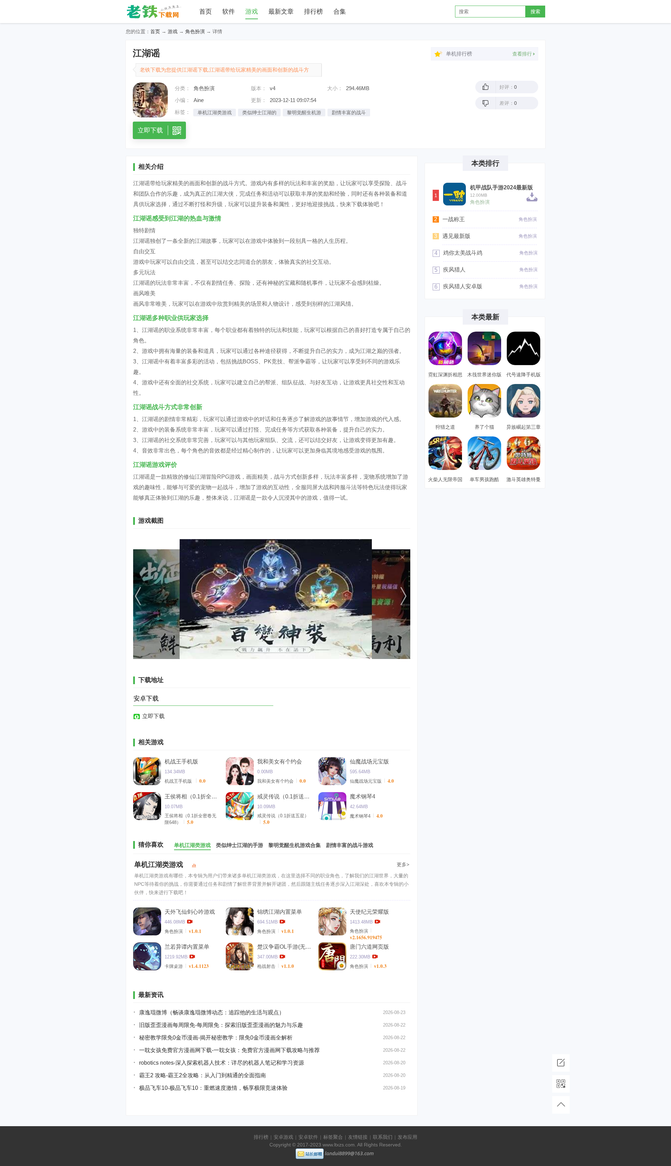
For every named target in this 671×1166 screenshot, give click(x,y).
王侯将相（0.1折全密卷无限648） (193, 796)
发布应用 (407, 1137)
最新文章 (281, 11)
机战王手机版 (181, 762)
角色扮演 (195, 31)
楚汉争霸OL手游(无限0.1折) (285, 947)
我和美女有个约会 (279, 762)
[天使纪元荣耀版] (332, 921)
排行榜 (313, 11)
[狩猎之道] (445, 400)
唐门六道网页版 (369, 947)
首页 (205, 11)
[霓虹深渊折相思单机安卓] (445, 348)
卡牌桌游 (174, 966)
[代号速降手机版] (523, 348)
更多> (403, 864)
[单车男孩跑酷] (484, 453)
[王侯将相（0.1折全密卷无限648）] (147, 806)
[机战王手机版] (147, 771)
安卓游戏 (283, 1137)
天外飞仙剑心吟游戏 (190, 912)
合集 (339, 11)
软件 (228, 11)
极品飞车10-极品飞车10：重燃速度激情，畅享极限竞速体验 (213, 1088)
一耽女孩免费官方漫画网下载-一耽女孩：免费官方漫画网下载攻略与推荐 (229, 1050)
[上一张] (174, 599)
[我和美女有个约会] (240, 771)
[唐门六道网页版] (332, 956)
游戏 (251, 11)
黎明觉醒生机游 (304, 112)
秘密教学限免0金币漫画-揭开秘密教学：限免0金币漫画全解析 (216, 1038)
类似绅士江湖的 (259, 112)
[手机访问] (561, 1084)
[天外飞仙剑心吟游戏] (147, 921)
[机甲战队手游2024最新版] (454, 194)
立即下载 (153, 716)
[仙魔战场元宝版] (332, 771)
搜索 (535, 11)
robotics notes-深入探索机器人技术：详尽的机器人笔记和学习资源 (221, 1063)
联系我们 (382, 1137)
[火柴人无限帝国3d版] (445, 453)
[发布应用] (561, 1063)
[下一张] (368, 599)
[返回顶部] (561, 1105)
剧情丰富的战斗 (349, 112)
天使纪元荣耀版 (369, 912)
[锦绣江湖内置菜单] (240, 921)
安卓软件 (308, 1137)
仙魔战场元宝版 (369, 762)
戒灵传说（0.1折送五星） (285, 796)
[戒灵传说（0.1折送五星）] (240, 806)
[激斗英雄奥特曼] (523, 453)
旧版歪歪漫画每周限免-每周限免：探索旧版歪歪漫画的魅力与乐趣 (221, 1025)
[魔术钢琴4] (332, 806)
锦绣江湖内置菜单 (279, 912)
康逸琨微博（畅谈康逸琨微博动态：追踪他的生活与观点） (211, 1012)
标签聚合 (333, 1137)
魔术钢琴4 (362, 796)
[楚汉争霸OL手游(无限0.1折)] (240, 956)
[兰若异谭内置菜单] (147, 956)
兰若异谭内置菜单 (187, 947)
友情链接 (358, 1137)
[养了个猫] (484, 400)
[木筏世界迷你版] (484, 348)
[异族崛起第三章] (523, 400)
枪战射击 (266, 966)
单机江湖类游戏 (214, 112)
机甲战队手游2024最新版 (501, 187)
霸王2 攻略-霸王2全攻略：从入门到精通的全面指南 (202, 1075)
